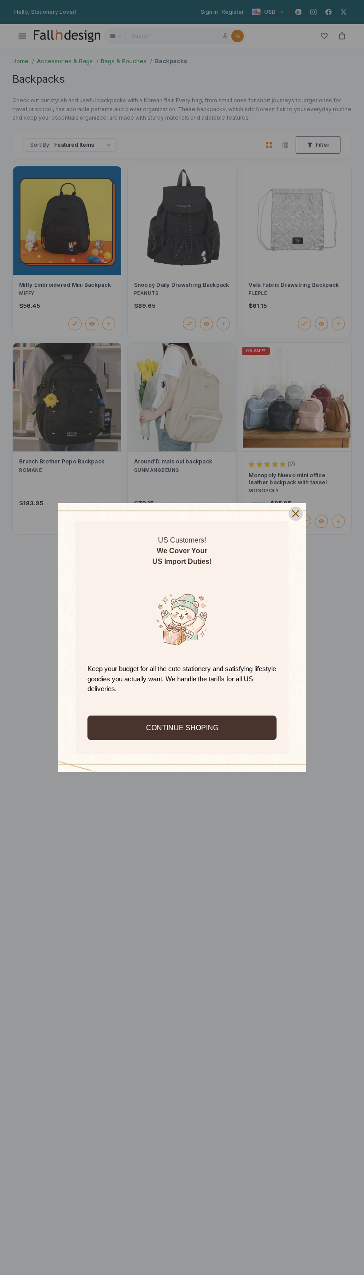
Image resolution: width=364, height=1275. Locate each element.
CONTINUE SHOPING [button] (182, 728)
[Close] (295, 513)
